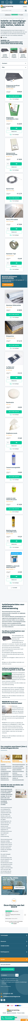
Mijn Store (7, 2)
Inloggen (3, 959)
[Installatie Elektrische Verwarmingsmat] (5, 50)
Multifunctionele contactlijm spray (11, 531)
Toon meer (14, 587)
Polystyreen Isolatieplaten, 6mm (12, 118)
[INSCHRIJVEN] (16, 975)
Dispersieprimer (9, 501)
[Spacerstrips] (14, 180)
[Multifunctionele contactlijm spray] (14, 522)
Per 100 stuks (9, 370)
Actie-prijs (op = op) (16, 553)
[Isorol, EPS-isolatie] (14, 211)
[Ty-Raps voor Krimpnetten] (14, 358)
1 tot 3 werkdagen (15, 99)
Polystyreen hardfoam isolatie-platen (13, 86)
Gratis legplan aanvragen (7, 969)
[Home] (2, 2)
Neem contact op (7, 887)
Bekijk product (14, 131)
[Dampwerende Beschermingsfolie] (14, 144)
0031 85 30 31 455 (11, 2)
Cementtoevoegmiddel (13, 467)
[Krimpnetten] (14, 327)
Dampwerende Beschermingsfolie (11, 154)
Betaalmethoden (14, 1005)
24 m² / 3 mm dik (9, 221)
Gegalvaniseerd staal (10, 338)
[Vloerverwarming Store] (8, 6)
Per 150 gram (9, 435)
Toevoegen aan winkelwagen (16, 128)
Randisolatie (10, 402)
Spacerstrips (10, 188)
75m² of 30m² (9, 307)
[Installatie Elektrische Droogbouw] (14, 50)
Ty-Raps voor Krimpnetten (10, 367)
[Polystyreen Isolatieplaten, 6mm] (14, 109)
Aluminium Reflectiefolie (13, 305)
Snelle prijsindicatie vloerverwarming (9, 1018)
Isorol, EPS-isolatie (12, 219)
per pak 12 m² (9, 156)
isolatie (20, 687)
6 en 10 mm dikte (9, 88)
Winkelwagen (25, 2)
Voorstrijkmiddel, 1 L (10, 569)
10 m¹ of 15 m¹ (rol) (10, 190)
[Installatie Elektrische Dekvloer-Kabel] (23, 50)
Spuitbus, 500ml (9, 533)
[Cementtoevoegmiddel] (14, 459)
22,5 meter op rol (10, 255)
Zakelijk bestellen (5, 945)
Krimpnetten (10, 336)
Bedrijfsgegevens (5, 951)
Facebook (2, 1000)
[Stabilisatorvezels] (14, 424)
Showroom (3, 941)
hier (5, 662)
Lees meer (5, 37)
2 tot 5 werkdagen (15, 511)
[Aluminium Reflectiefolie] (14, 296)
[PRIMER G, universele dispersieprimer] (14, 557)
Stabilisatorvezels (11, 433)
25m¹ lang (8, 404)
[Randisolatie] (14, 394)
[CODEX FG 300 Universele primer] (14, 489)
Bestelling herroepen (5, 964)
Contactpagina (4, 935)
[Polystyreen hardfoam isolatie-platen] (14, 77)
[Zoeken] (25, 10)
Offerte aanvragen (25, 7)
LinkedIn (4, 1000)
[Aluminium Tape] (14, 245)
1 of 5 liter (8, 469)
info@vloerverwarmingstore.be (11, 996)
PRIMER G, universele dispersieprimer (12, 566)
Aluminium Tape (11, 253)
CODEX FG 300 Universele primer (11, 499)
